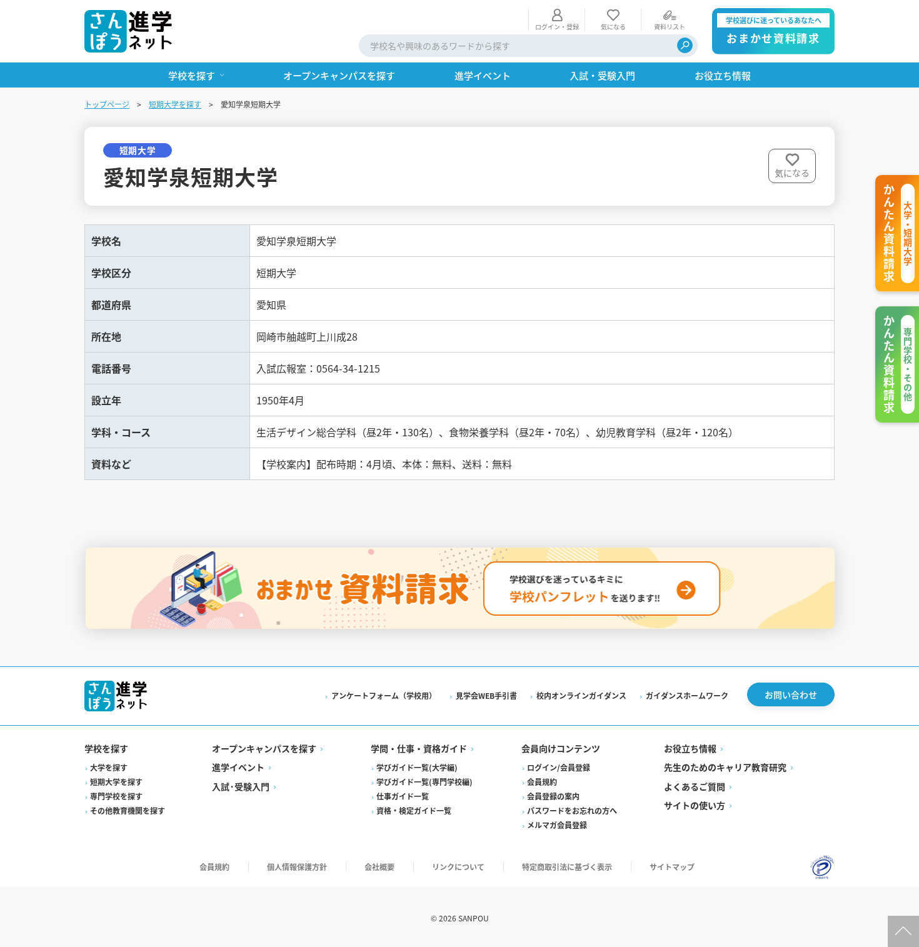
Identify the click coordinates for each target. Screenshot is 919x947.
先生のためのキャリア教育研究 (725, 767)
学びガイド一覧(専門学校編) (424, 781)
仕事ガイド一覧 (402, 796)
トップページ (106, 104)
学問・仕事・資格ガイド (419, 748)
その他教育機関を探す (127, 810)
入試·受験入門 (240, 786)
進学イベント (238, 767)
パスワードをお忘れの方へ (572, 810)
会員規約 (542, 781)
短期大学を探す (175, 104)
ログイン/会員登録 (558, 767)
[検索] (685, 45)
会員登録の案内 (553, 796)
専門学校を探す (116, 796)
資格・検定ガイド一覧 (413, 810)
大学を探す (109, 767)
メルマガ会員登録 (557, 824)
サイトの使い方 (694, 805)
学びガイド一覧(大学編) (417, 767)
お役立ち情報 (690, 748)
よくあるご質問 (694, 786)
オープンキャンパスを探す (264, 748)
